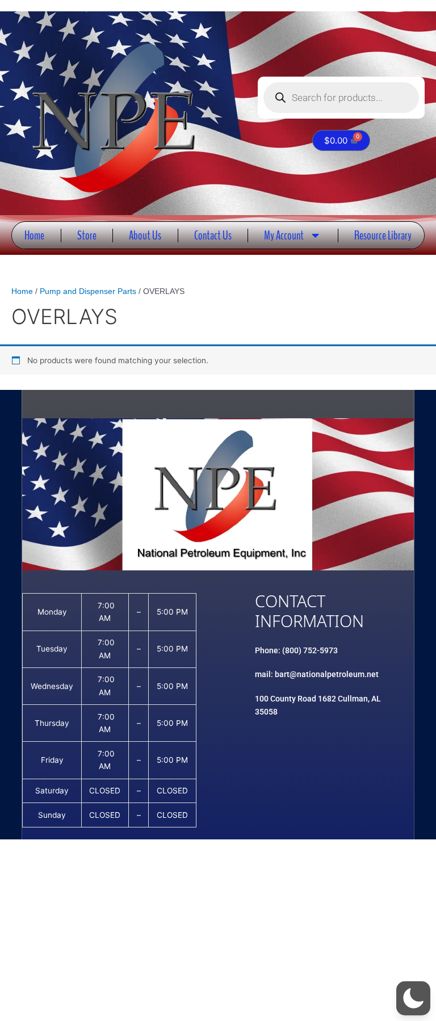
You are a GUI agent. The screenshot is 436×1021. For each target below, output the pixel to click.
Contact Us (213, 235)
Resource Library (383, 235)
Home (34, 235)
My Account (284, 235)
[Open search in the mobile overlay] (341, 98)
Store (87, 235)
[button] (413, 998)
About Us (145, 235)
